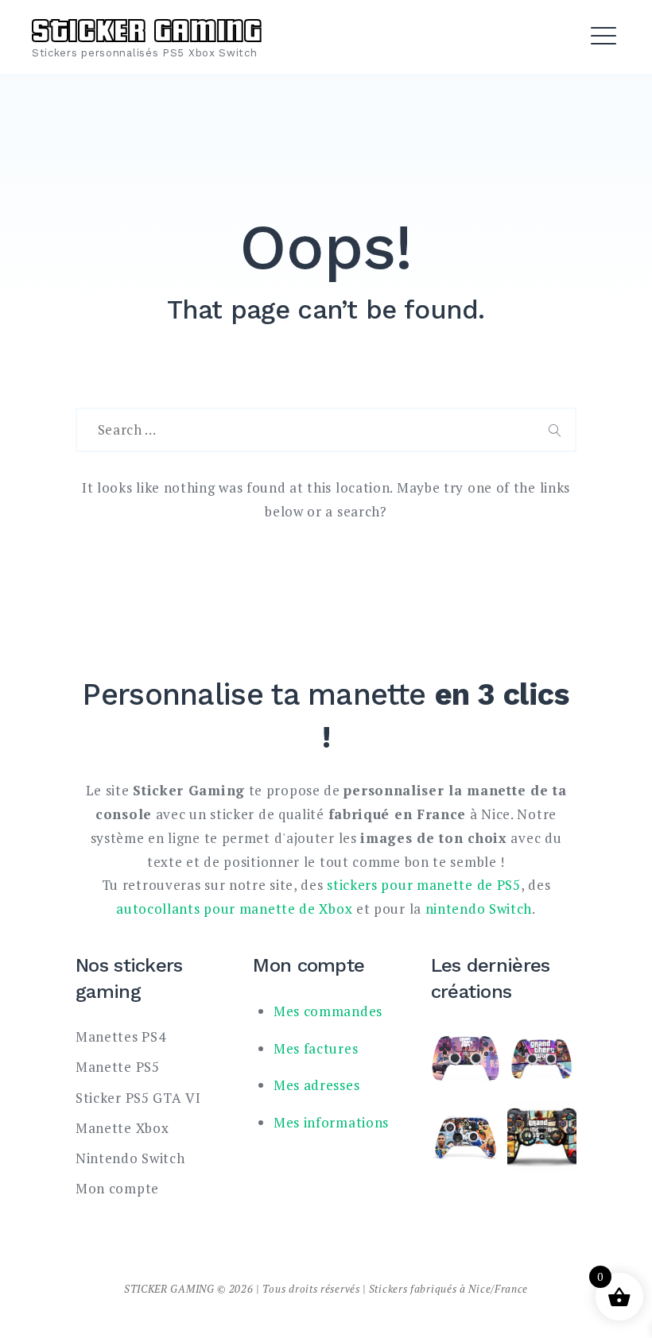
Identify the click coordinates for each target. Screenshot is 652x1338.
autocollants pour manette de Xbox (234, 908)
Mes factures (316, 1048)
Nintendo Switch (130, 1158)
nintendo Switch (479, 908)
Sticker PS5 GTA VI (138, 1098)
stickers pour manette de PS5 (424, 885)
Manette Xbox (122, 1128)
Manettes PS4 (120, 1036)
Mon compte (117, 1188)
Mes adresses (316, 1085)
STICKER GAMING (147, 28)
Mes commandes (328, 1011)
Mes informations (331, 1122)
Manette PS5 (118, 1067)
